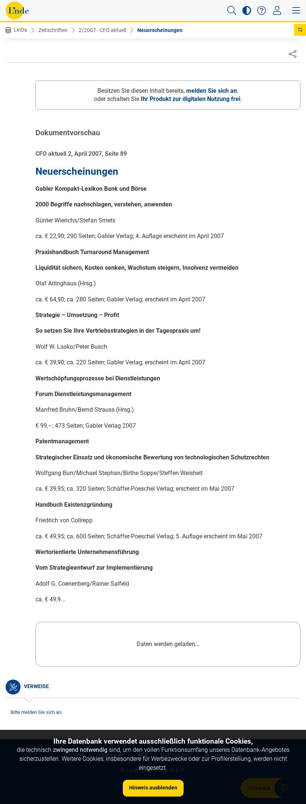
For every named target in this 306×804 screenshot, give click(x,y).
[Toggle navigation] (277, 10)
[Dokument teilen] (292, 53)
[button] (231, 10)
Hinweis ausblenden (153, 788)
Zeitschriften (53, 30)
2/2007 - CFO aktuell (102, 30)
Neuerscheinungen (159, 30)
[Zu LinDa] (17, 10)
